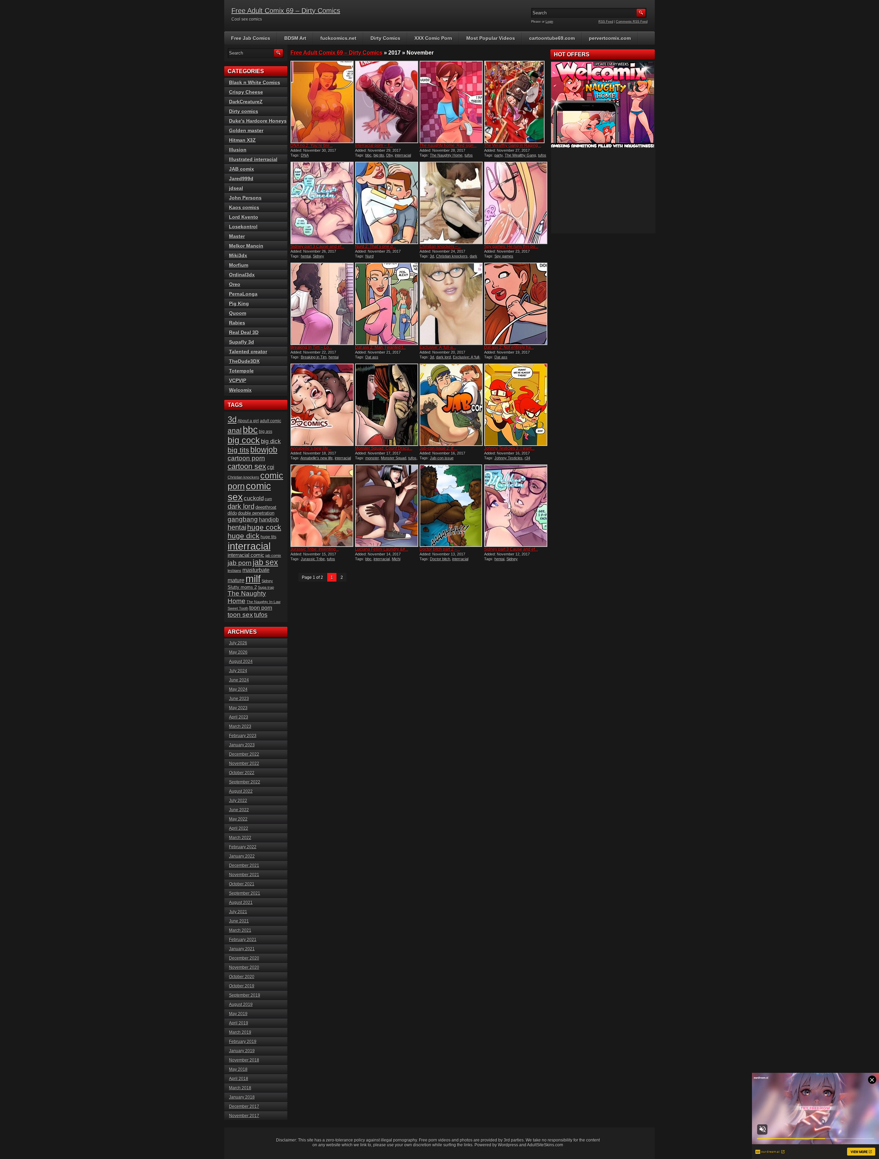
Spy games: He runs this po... (511, 246)
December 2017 (244, 1106)
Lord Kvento (243, 217)
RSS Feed (605, 21)
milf (253, 578)
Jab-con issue (442, 458)
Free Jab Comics (250, 38)
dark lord (443, 357)
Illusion (238, 149)
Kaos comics (244, 207)
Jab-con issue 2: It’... (438, 448)
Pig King (239, 303)
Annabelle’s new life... (310, 448)
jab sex (265, 562)
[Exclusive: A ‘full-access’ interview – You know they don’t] (451, 304)
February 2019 (242, 1041)
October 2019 (241, 986)
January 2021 (242, 948)
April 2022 (238, 828)
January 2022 (242, 856)
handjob (269, 520)
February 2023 (242, 735)
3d (432, 256)
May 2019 (238, 1013)
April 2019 (238, 1023)
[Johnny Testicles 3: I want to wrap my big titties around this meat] (515, 405)
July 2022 (238, 800)
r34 (527, 458)
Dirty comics (243, 111)
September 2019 (244, 995)
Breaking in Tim (314, 357)
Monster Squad (393, 458)
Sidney (318, 256)
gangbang (243, 519)
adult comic (270, 420)
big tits (379, 155)
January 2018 (242, 1097)
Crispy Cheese (246, 92)
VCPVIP (237, 380)
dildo (232, 513)
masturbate (256, 570)
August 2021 (241, 902)
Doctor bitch (440, 559)
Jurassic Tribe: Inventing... (314, 549)
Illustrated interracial (253, 159)
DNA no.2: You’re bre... (311, 145)
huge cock (264, 527)
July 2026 (238, 643)
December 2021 (244, 865)
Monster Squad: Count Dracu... (383, 448)
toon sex (240, 614)
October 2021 (241, 884)
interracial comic (246, 555)
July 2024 (238, 670)
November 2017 (244, 1115)
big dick (271, 441)
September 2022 (244, 782)
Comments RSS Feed (632, 21)
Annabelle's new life (316, 458)
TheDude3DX (244, 361)
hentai (306, 256)
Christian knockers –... (440, 246)
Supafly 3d (241, 342)
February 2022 (242, 847)
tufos (469, 155)
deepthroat (265, 507)
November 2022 (244, 763)
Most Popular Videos (490, 38)
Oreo (234, 284)
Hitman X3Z (242, 140)
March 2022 (240, 837)
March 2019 (240, 1032)
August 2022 (241, 791)
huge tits (268, 537)
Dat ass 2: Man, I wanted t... (380, 347)
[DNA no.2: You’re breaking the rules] (322, 102)
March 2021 (240, 930)
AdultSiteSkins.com (545, 1145)
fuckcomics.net (338, 38)
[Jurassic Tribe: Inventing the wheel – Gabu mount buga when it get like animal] (322, 505)
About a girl (248, 420)
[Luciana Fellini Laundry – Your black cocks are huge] (386, 505)
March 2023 (240, 726)
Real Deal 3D (244, 332)
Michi (396, 559)
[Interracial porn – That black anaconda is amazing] (386, 102)
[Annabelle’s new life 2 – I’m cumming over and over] (322, 405)
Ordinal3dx (242, 274)
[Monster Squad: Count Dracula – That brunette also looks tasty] (386, 405)
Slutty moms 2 (242, 587)
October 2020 (241, 976)
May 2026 (238, 652)
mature (236, 580)
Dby (389, 155)
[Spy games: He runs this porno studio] (515, 203)
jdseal (236, 188)
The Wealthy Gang (520, 155)
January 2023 (242, 745)
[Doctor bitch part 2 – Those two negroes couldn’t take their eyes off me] (451, 505)
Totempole (241, 371)
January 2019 (242, 1050)
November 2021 (244, 874)
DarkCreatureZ (246, 101)
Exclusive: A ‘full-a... (438, 347)
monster (372, 458)
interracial (403, 155)
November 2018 (244, 1060)
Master (237, 236)
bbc (368, 155)
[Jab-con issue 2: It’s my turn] (451, 405)
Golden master (246, 130)
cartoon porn (246, 458)
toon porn (260, 608)
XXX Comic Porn (433, 38)
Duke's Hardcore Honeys (258, 121)
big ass (265, 431)
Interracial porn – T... (374, 145)
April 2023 (238, 717)
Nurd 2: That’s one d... (375, 246)
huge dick (244, 536)
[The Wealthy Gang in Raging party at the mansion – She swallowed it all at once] (515, 102)
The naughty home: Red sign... (448, 145)
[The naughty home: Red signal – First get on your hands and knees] (451, 102)
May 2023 (238, 707)
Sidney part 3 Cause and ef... (317, 246)
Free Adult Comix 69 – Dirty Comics (285, 10)
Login (549, 21)
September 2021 (244, 893)
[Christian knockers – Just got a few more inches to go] (451, 203)
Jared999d (241, 178)
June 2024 (239, 680)
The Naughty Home (446, 155)
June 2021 (239, 921)
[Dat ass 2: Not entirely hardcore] (515, 304)
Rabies (237, 322)
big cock (244, 440)
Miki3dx (238, 255)
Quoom (237, 313)
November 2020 (244, 967)
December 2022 (244, 754)
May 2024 (238, 689)
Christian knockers (452, 256)
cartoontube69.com (552, 38)
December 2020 (244, 958)
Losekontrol (243, 226)
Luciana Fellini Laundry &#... (381, 549)
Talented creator (248, 351)
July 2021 (238, 911)
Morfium (238, 265)
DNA (305, 155)
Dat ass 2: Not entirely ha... (509, 347)
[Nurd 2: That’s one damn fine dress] (386, 203)
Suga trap (266, 587)
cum (268, 499)
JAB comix (241, 169)
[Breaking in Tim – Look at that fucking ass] (322, 304)
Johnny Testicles (508, 458)
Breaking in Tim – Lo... (311, 347)
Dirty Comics (385, 38)
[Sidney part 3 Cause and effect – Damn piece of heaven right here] (322, 203)
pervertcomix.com (610, 38)
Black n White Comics (254, 82)
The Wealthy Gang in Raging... (512, 145)
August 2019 (241, 1004)
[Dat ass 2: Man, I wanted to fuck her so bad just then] (386, 304)
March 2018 (240, 1088)
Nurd (369, 256)
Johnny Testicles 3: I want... (509, 448)
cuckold (254, 498)
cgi (270, 467)
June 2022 (239, 809)
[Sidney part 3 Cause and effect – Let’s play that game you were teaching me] (515, 505)
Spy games (503, 256)
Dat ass (371, 357)
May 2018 (238, 1069)
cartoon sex (247, 466)
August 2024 (241, 661)
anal (235, 430)
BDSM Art (295, 38)
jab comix (273, 555)
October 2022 (241, 772)
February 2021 (242, 939)
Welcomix (240, 390)
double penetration (256, 513)
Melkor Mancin (246, 246)
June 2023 (239, 698)
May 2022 (238, 819)
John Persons (245, 197)
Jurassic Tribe (313, 559)
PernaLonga (243, 294)
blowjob (263, 449)
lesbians (234, 571)
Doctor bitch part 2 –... (440, 549)
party (498, 155)
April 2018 (238, 1078)
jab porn (240, 562)
